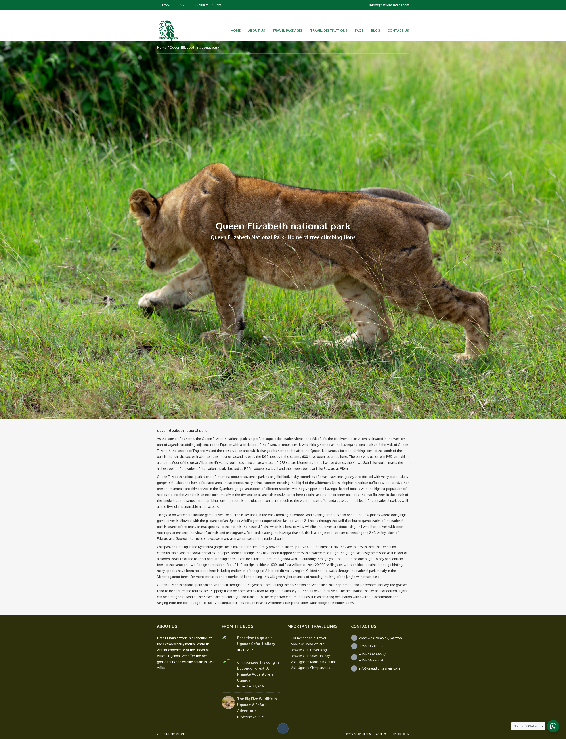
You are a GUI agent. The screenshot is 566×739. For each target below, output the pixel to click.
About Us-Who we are (307, 644)
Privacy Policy (400, 733)
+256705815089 (371, 646)
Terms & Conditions (357, 733)
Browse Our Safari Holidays (311, 656)
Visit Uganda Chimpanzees (310, 668)
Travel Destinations (328, 30)
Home (236, 30)
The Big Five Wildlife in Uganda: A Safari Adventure (257, 705)
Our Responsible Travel (308, 638)
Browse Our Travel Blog (309, 650)
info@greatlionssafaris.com (379, 668)
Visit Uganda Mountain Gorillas (313, 662)
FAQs (359, 30)
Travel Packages (288, 30)
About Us (256, 30)
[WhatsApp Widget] (553, 726)
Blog (375, 30)
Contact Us (398, 30)
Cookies (381, 733)
